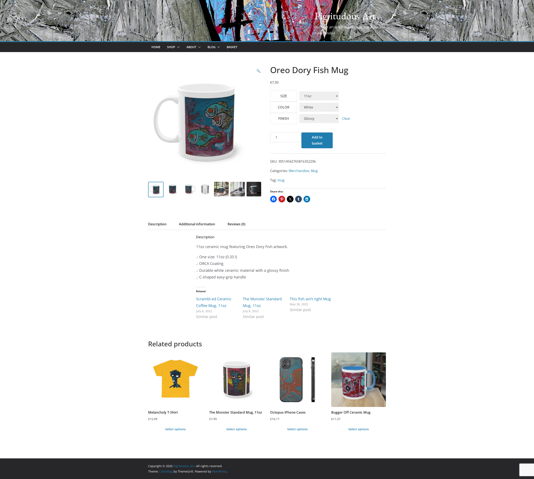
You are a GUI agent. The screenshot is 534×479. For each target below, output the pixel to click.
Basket (232, 47)
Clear (346, 118)
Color (283, 107)
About (191, 47)
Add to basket (317, 140)
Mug (314, 170)
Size (283, 96)
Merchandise (299, 170)
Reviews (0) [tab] (236, 224)
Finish (283, 118)
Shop (171, 47)
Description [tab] (157, 224)
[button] (177, 47)
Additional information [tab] (197, 224)
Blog (211, 47)
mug (281, 180)
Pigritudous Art (345, 15)
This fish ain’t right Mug (310, 298)
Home (155, 47)
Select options (175, 429)
